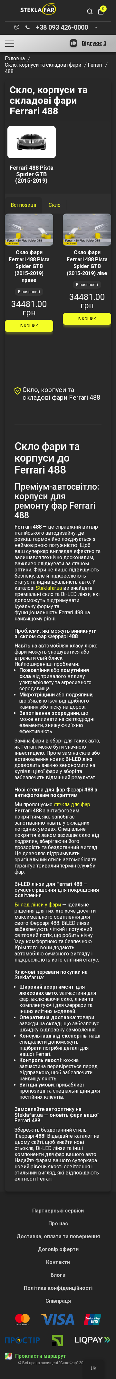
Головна (15, 58)
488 (9, 71)
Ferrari (95, 65)
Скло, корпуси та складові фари (43, 65)
